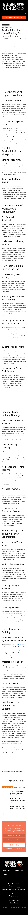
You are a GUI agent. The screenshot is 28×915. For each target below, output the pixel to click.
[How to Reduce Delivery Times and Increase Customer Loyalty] (5, 793)
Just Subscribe (14, 902)
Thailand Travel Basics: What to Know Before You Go (17, 800)
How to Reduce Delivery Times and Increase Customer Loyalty (17, 793)
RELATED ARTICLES (7, 787)
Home (4, 870)
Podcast (17, 870)
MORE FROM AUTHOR (19, 787)
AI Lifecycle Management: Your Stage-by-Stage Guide (14, 772)
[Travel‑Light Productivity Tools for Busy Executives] (5, 808)
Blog (22, 870)
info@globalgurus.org (14, 896)
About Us (10, 870)
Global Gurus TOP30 (14, 884)
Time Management (5, 24)
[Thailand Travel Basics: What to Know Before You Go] (5, 800)
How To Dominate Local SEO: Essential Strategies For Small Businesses (16, 781)
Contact (5, 874)
